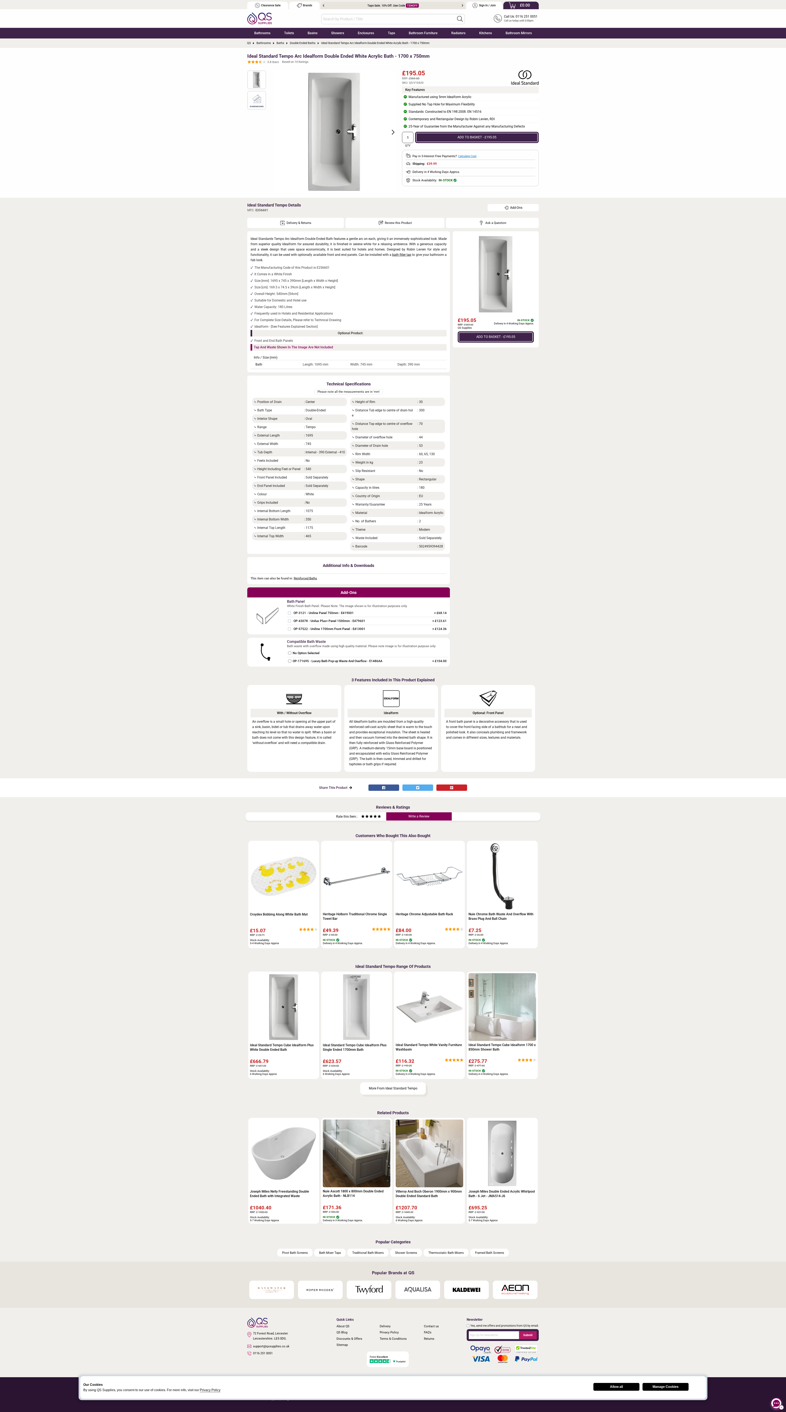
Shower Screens (406, 1253)
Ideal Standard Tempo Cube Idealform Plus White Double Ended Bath (282, 1047)
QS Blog (342, 1332)
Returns (429, 1339)
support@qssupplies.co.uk (271, 1346)
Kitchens (485, 33)
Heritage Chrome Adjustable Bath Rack (424, 914)
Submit (528, 1335)
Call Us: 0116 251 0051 (521, 16)
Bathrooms (262, 33)
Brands (307, 5)
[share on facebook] (383, 787)
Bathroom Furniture (423, 33)
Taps (391, 33)
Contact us (431, 1326)
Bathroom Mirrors (519, 33)
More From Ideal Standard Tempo (393, 1088)
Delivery (385, 1326)
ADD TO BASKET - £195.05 (476, 137)
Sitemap (342, 1345)
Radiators (458, 33)
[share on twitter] (417, 787)
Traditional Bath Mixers (368, 1253)
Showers (337, 33)
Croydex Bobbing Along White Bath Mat (279, 914)
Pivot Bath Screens (295, 1253)
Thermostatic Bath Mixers (446, 1253)
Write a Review (418, 816)
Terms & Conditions (393, 1339)
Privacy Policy (389, 1332)
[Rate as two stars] (365, 816)
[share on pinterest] (451, 787)
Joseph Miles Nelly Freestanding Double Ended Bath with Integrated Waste (279, 1194)
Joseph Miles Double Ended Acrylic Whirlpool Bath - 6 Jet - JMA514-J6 (502, 1194)
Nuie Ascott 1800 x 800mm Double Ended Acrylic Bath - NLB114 (353, 1193)
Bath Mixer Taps (330, 1253)
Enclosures (366, 33)
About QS (343, 1326)
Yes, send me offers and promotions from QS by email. (504, 1325)
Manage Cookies (666, 1386)
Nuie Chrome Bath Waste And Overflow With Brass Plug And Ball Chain (501, 916)
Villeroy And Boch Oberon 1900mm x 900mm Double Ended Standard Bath (429, 1194)
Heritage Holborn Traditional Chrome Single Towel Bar (355, 916)
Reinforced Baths (305, 578)
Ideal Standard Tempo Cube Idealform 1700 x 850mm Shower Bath (502, 1047)
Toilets (289, 33)
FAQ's (427, 1332)
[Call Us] (498, 18)
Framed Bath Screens (489, 1253)
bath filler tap (401, 255)
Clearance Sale (271, 5)
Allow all (616, 1386)
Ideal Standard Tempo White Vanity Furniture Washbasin (429, 1047)
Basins (312, 33)
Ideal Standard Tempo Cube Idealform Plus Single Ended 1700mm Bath (354, 1047)
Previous (323, 5)
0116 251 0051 (263, 1353)
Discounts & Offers (349, 1339)
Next (462, 5)
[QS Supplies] (259, 18)
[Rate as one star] (363, 816)
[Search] (460, 19)
